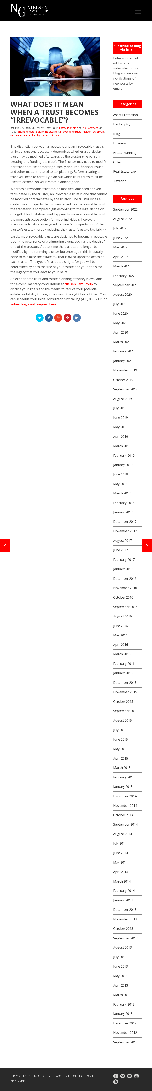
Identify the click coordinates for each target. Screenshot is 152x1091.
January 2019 (123, 465)
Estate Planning (68, 128)
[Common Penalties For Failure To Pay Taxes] (5, 545)
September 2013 (125, 938)
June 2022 (120, 238)
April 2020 (120, 332)
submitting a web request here (33, 304)
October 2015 (123, 701)
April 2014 (120, 872)
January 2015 (123, 786)
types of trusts (50, 135)
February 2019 (124, 455)
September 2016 (125, 607)
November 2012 (125, 1032)
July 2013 (119, 957)
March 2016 (122, 654)
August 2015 (122, 720)
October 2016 (123, 597)
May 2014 (120, 862)
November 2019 (125, 370)
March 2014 (122, 881)
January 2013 (123, 1013)
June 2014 (120, 853)
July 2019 (119, 408)
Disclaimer (17, 1081)
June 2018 (120, 474)
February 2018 (124, 503)
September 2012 (125, 1042)
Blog (116, 134)
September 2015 (125, 711)
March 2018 (122, 493)
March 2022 (122, 266)
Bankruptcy (121, 124)
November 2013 (125, 919)
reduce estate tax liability (25, 135)
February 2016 (124, 663)
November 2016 (125, 588)
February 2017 (124, 559)
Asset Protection (125, 115)
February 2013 (124, 1004)
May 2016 (120, 635)
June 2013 (120, 966)
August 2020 (122, 294)
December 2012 (124, 1023)
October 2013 (123, 928)
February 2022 (124, 276)
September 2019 (125, 389)
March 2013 (122, 995)
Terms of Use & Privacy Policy (30, 1076)
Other (117, 162)
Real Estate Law (124, 171)
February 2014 (124, 890)
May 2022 (120, 247)
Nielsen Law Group (79, 284)
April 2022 (120, 257)
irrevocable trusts (70, 131)
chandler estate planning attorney (38, 131)
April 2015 (120, 758)
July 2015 (119, 730)
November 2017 (125, 531)
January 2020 (123, 361)
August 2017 (122, 540)
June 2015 (120, 739)
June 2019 (120, 417)
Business (120, 143)
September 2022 (125, 209)
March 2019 (122, 446)
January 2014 (123, 900)
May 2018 (120, 484)
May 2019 (120, 427)
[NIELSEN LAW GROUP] (29, 10)
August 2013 (122, 947)
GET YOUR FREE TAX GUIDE (82, 1076)
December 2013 (124, 909)
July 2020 (119, 304)
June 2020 (120, 313)
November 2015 (125, 692)
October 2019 (123, 380)
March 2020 (122, 342)
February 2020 (124, 351)
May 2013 (120, 976)
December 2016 (124, 578)
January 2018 (123, 512)
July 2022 (119, 228)
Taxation (119, 181)
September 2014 (125, 824)
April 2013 (120, 985)
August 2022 (122, 219)
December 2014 (124, 796)
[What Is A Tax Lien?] (147, 545)
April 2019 (120, 436)
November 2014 (125, 805)
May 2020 (120, 323)
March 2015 (122, 767)
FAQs (58, 1076)
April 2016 (120, 644)
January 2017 (123, 569)
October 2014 (123, 815)
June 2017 (120, 550)
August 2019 (122, 399)
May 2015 (120, 749)
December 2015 (124, 682)
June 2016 (120, 626)
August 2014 (122, 834)
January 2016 (123, 673)
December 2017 (124, 521)
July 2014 (119, 843)
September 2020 (125, 285)
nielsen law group (93, 131)
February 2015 (124, 777)
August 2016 (122, 616)
